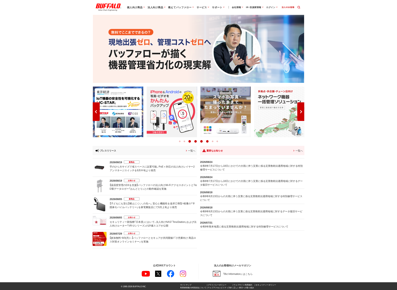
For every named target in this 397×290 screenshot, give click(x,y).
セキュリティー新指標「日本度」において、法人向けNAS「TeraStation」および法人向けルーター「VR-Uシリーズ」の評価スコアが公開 (153, 223)
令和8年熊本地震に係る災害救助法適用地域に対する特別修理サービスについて (244, 226)
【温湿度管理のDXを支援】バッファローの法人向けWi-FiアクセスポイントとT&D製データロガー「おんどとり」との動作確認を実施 (153, 186)
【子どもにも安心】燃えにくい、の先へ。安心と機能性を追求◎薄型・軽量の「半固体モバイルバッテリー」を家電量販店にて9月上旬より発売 (152, 205)
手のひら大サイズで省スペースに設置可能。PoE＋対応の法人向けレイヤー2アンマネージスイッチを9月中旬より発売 (152, 168)
